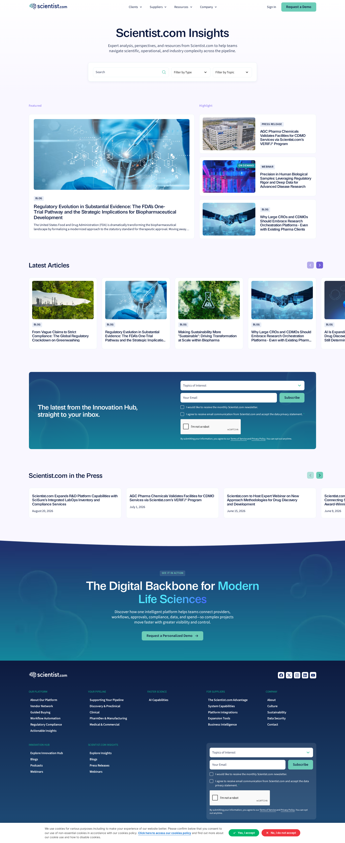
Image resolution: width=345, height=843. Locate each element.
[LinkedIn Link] (305, 675)
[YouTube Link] (313, 675)
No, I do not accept (283, 832)
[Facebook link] (281, 675)
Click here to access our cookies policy (164, 833)
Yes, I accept (246, 832)
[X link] (289, 675)
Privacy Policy (259, 438)
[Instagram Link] (297, 675)
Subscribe (292, 397)
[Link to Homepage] (48, 675)
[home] (48, 7)
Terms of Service (239, 438)
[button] (136, 7)
